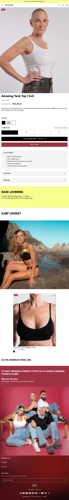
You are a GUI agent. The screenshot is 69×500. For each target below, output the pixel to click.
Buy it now (34, 144)
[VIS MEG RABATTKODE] (65, 480)
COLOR (4, 118)
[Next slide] (59, 323)
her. (31, 198)
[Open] (2, 5)
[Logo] (9, 5)
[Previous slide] (63, 360)
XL (59, 132)
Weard (33, 489)
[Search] (59, 5)
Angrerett (44, 496)
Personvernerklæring (37, 496)
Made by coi (38, 489)
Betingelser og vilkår (27, 496)
